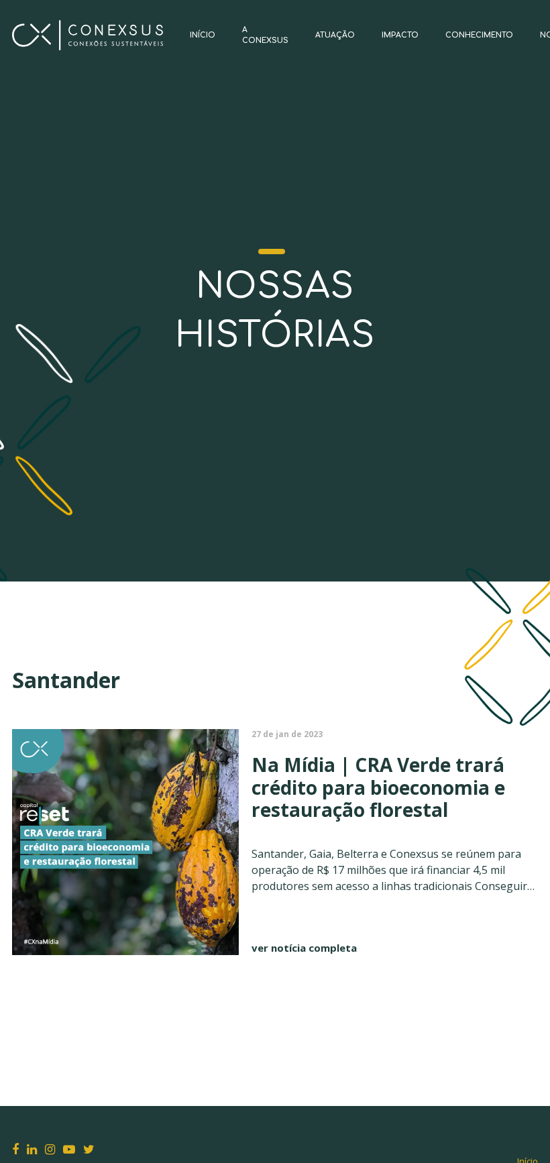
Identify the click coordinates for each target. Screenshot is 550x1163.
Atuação (335, 35)
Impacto (400, 35)
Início (202, 35)
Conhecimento (479, 35)
